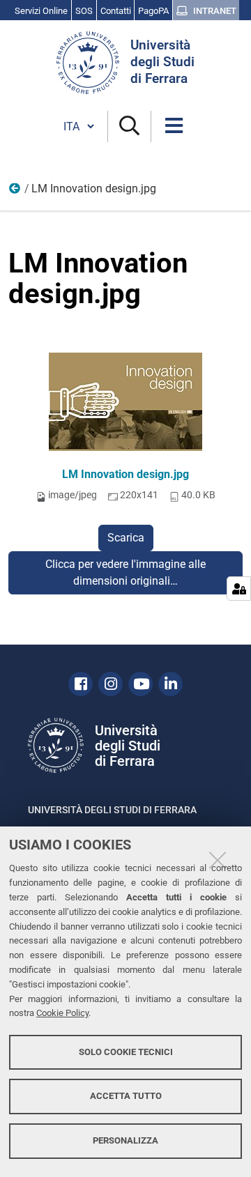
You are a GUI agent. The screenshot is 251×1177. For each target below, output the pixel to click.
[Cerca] (129, 126)
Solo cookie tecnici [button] (126, 1052)
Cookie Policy (62, 1013)
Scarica (125, 537)
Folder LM (15, 191)
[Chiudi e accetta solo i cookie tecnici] (217, 860)
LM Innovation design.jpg (125, 474)
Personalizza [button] (125, 1140)
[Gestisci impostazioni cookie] (239, 588)
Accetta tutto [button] (126, 1096)
